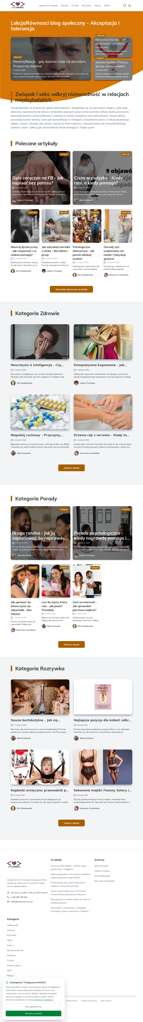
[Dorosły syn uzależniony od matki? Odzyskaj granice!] (118, 226)
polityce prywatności (43, 999)
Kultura (10, 945)
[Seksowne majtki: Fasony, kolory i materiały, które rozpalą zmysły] (103, 767)
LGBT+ (107, 5)
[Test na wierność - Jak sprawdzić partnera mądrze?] (87, 581)
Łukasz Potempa (25, 200)
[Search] (124, 5)
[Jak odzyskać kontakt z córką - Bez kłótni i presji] (56, 226)
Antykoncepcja (14, 965)
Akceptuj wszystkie (33, 1013)
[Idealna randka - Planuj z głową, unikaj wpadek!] (112, 70)
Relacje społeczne (15, 950)
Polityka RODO (72, 1001)
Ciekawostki (12, 925)
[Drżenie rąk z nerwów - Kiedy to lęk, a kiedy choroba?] (103, 411)
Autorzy (99, 859)
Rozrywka (86, 5)
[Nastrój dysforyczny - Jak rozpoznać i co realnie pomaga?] (25, 226)
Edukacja (11, 955)
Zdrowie (64, 5)
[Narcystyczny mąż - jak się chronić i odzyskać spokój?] (112, 47)
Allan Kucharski (86, 200)
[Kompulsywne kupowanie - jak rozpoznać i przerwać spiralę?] (103, 341)
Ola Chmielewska (24, 383)
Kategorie (13, 919)
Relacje (97, 5)
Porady (75, 5)
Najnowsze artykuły (48, 5)
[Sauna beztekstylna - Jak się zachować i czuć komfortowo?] (40, 696)
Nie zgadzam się (33, 1006)
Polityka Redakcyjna (89, 1001)
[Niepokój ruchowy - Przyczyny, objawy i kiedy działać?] (40, 411)
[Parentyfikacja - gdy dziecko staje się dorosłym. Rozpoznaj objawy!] (51, 58)
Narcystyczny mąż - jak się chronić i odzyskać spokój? (111, 43)
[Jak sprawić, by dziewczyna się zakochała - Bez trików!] (25, 581)
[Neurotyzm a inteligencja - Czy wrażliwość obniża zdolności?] (40, 341)
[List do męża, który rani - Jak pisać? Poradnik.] (56, 581)
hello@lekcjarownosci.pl (22, 901)
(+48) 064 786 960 (19, 897)
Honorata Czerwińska (89, 453)
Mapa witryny (106, 1001)
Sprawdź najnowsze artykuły (71, 289)
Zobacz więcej (71, 467)
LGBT (9, 970)
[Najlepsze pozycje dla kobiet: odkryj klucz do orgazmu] (103, 696)
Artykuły (56, 859)
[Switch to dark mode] (129, 5)
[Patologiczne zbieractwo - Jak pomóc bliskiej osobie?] (87, 226)
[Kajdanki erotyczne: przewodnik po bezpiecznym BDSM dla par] (40, 767)
